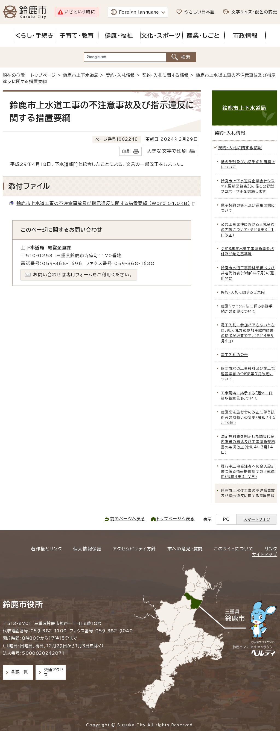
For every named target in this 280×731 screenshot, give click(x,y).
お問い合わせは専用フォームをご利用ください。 (82, 274)
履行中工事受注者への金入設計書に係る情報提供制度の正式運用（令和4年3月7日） (248, 472)
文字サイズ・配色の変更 (254, 12)
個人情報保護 (87, 549)
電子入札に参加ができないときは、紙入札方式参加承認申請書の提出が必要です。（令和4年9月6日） (248, 333)
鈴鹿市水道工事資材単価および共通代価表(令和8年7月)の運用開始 (248, 273)
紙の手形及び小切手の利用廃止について (248, 164)
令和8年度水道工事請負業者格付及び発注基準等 (247, 251)
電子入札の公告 (234, 355)
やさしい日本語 (199, 12)
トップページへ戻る (176, 519)
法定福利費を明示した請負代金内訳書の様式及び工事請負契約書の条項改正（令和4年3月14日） (248, 444)
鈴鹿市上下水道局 (81, 75)
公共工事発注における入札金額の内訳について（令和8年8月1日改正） (248, 230)
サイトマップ (264, 554)
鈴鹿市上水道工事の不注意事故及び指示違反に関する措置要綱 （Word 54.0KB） (103, 203)
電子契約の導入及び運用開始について (248, 208)
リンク (271, 549)
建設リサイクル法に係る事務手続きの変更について (247, 308)
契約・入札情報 (120, 75)
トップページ (43, 75)
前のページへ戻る (127, 519)
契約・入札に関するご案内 (243, 292)
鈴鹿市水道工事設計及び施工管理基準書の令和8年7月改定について (248, 374)
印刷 (126, 151)
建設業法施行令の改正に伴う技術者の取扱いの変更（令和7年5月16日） (248, 417)
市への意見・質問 (185, 549)
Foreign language (139, 12)
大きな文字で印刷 (167, 151)
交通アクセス (54, 672)
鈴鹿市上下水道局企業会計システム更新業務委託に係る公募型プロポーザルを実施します (248, 186)
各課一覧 (19, 672)
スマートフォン (256, 519)
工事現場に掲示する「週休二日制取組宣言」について (247, 395)
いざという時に (80, 12)
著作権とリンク (46, 549)
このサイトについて (233, 549)
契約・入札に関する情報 (165, 75)
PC (226, 519)
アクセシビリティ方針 (134, 549)
